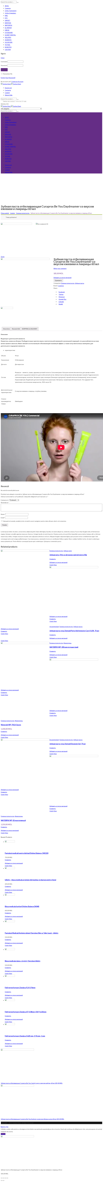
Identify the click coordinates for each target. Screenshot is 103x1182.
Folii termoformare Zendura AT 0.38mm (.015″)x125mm (25, 1012)
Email (3, 518)
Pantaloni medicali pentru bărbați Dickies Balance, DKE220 (26, 853)
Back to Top (4, 1127)
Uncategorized (54, 626)
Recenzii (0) (16, 329)
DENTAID (8, 23)
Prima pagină (5, 213)
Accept (3, 1134)
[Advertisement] (51, 189)
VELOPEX (8, 37)
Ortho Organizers (10, 13)
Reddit (61, 304)
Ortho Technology (10, 11)
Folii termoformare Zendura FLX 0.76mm (20, 988)
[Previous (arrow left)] (1, 1180)
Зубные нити (67, 551)
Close (2, 58)
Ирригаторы (67, 643)
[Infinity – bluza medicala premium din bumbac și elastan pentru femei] (10, 868)
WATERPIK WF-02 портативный (13, 820)
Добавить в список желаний (62, 277)
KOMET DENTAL (10, 35)
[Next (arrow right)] (3, 1180)
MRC (6, 15)
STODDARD (9, 32)
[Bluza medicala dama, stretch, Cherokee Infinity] (10, 949)
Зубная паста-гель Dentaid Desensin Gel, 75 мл (67, 744)
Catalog (12, 213)
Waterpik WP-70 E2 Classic (11, 725)
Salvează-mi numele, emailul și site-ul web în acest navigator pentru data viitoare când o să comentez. (34, 521)
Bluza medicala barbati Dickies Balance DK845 (22, 906)
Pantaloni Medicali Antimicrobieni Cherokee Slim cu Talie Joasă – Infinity (31, 933)
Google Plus (62, 299)
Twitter (61, 294)
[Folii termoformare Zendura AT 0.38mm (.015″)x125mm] (10, 1000)
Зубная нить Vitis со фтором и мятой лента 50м (68, 555)
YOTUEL (7, 45)
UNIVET (7, 20)
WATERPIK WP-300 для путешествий (63, 647)
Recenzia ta (5, 502)
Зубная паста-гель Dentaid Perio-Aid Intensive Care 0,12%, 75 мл (74, 631)
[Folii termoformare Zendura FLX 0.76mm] (10, 976)
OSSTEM (8, 49)
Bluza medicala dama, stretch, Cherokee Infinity (22, 961)
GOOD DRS (8, 42)
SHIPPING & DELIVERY (29, 329)
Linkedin (61, 302)
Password (4, 65)
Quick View (53, 565)
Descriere (6, 329)
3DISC (7, 6)
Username (4, 61)
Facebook (62, 292)
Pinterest (62, 297)
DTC (6, 18)
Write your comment (60, 268)
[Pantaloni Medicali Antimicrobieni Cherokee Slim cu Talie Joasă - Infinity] (10, 921)
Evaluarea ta (5, 500)
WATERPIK (8, 25)
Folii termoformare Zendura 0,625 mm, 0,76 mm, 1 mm (25, 1036)
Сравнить (58, 280)
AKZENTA (8, 40)
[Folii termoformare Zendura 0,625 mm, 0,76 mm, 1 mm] (10, 1024)
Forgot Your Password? (8, 78)
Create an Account (17, 81)
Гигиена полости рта (22, 213)
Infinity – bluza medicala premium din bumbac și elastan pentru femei (30, 880)
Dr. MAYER (8, 28)
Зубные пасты (79, 283)
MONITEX (8, 47)
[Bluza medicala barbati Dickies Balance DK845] (10, 895)
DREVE (7, 30)
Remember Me (7, 74)
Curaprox (8, 8)
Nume (3, 514)
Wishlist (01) (5, 104)
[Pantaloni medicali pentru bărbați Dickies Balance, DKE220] (10, 842)
